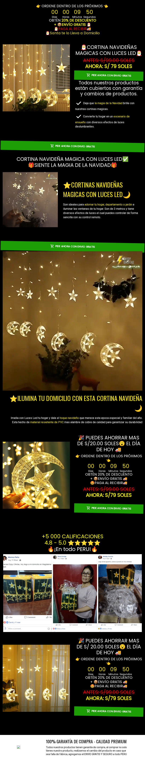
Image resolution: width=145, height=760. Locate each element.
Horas (65, 17)
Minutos (77, 17)
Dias (54, 17)
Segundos (89, 17)
